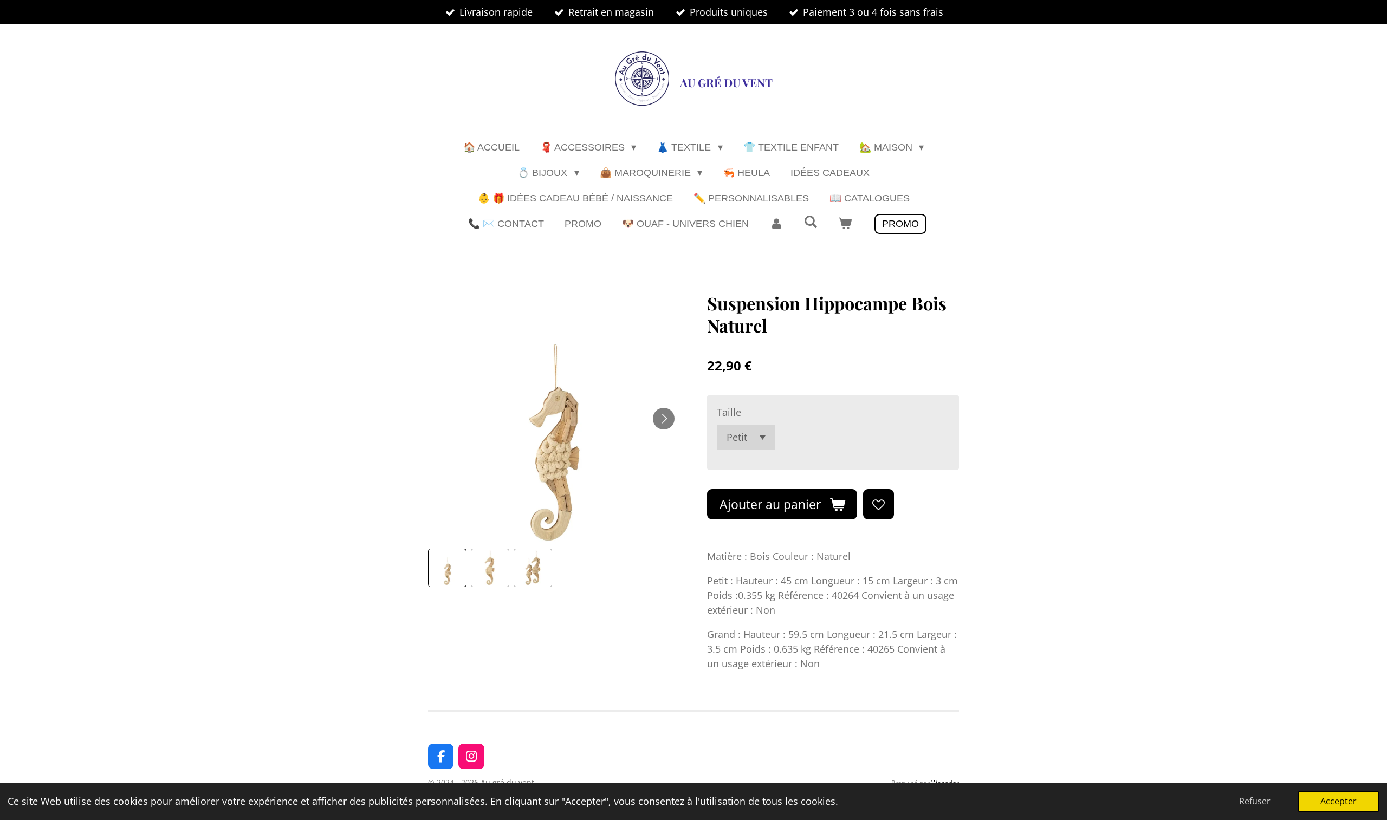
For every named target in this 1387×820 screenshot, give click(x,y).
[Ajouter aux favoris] (878, 504)
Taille (729, 412)
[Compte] (776, 224)
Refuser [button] (1255, 801)
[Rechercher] (810, 222)
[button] (447, 568)
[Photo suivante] (664, 418)
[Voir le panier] (845, 224)
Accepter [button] (1338, 801)
